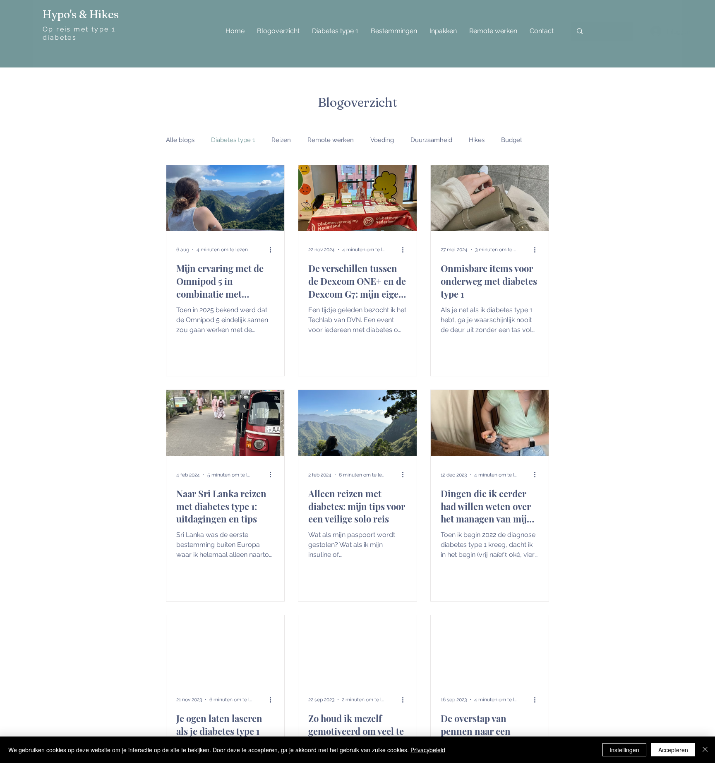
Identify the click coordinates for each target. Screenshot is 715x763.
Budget (511, 140)
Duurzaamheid (431, 140)
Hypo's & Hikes (81, 14)
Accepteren (673, 750)
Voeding (382, 140)
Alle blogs (180, 140)
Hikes (477, 140)
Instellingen (624, 750)
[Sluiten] (705, 749)
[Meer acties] (273, 250)
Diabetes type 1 (233, 140)
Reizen (281, 140)
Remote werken (330, 140)
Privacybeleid (427, 750)
